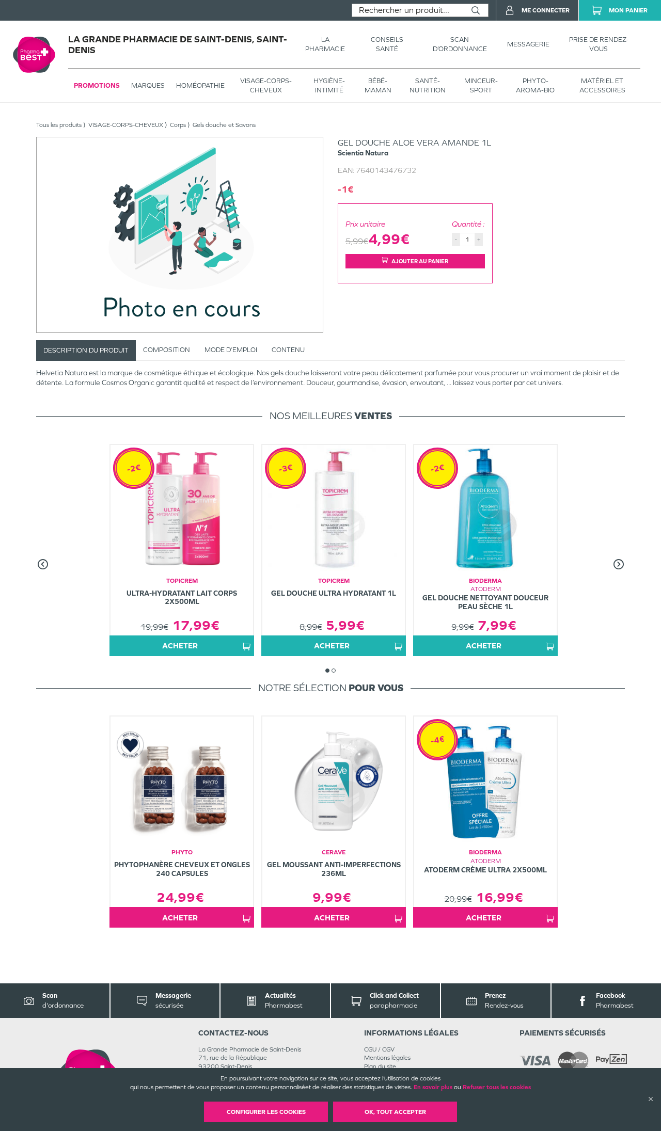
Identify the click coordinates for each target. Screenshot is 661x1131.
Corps (178, 125)
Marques (148, 85)
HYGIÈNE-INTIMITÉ (329, 85)
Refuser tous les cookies (497, 1087)
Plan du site (380, 1066)
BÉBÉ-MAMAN (378, 85)
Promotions (97, 85)
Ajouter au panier (419, 261)
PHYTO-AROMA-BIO (535, 85)
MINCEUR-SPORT (481, 85)
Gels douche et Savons (224, 125)
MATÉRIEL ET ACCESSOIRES (602, 85)
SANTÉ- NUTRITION (428, 85)
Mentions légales (387, 1057)
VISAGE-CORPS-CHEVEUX (266, 85)
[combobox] (407, 10)
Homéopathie (200, 85)
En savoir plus (433, 1087)
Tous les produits (59, 125)
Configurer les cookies (266, 1112)
